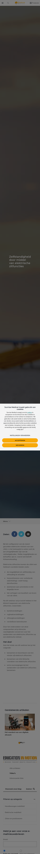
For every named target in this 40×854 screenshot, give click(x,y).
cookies (29, 412)
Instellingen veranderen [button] (20, 435)
